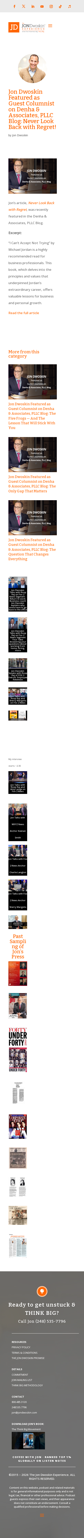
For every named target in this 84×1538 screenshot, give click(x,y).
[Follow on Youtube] (42, 6)
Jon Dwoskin (20, 135)
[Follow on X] (24, 6)
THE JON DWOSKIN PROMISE (28, 1358)
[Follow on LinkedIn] (33, 6)
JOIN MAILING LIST (22, 1380)
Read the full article (23, 313)
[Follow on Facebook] (14, 6)
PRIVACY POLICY (21, 1347)
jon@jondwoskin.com (24, 1412)
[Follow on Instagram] (51, 6)
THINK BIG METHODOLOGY (27, 1385)
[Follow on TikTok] (60, 6)
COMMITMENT (20, 1374)
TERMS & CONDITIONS (25, 1352)
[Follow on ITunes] (69, 6)
